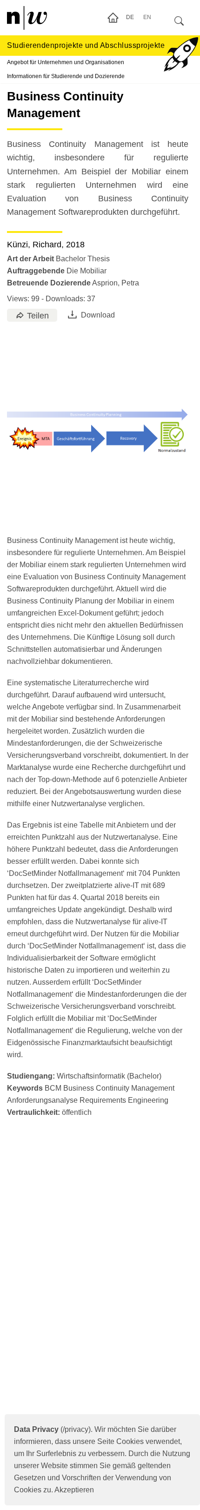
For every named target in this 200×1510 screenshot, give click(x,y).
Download (98, 315)
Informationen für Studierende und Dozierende (66, 76)
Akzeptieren (74, 1490)
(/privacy (51, 1429)
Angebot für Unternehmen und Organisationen (65, 62)
